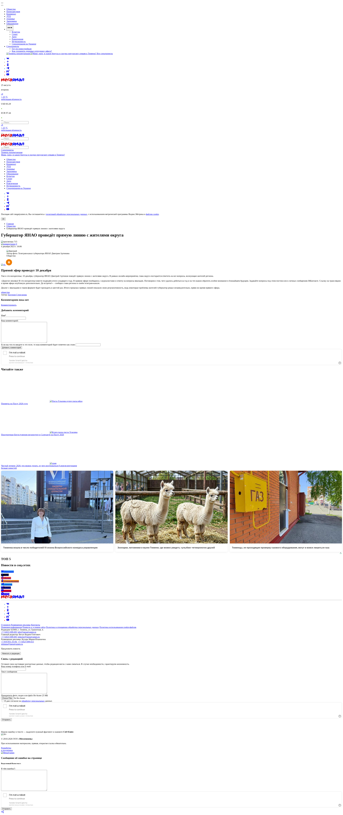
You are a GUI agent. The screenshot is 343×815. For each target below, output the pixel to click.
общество (5, 292)
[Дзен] (7, 62)
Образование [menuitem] (12, 23)
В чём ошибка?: (8, 769)
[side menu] (2, 5)
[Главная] (12, 80)
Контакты (35, 625)
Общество (11, 226)
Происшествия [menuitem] (13, 11)
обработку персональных (33, 701)
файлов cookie (152, 214)
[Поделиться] (2, 813)
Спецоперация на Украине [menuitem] (24, 44)
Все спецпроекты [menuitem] (105, 53)
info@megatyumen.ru (27, 632)
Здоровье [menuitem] (10, 19)
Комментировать (8, 305)
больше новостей (9, 468)
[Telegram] (7, 68)
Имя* (3, 315)
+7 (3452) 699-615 (26, 642)
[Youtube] (7, 75)
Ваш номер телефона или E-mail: (16, 666)
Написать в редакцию (11, 653)
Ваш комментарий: (9, 321)
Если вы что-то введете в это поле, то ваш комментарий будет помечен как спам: (38, 344)
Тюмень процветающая (11, 152)
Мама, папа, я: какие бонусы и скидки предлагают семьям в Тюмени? (33, 155)
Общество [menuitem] (11, 9)
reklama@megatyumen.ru (12, 644)
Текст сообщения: (9, 672)
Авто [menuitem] (14, 37)
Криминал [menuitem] (11, 14)
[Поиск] (2, 120)
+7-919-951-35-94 (9, 642)
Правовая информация (11, 627)
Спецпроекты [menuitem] (12, 46)
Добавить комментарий (11, 348)
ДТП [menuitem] (8, 16)
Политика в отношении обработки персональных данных (72, 627)
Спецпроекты (7, 150)
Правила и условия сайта (33, 627)
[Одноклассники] (7, 65)
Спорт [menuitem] (15, 34)
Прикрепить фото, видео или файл (24, 695)
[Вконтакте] (7, 59)
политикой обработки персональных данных (66, 214)
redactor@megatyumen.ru (29, 637)
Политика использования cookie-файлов (117, 627)
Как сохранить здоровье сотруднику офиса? (32, 51)
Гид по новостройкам (21, 49)
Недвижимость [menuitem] (19, 41)
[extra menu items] (9, 28)
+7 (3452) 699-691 (9, 632)
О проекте (6, 625)
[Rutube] (8, 72)
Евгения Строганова (17, 295)
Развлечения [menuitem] (17, 39)
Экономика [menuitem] (11, 21)
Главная (10, 224)
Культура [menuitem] (16, 32)
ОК (3, 219)
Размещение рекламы (21, 625)
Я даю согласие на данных (28, 701)
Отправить (6, 720)
